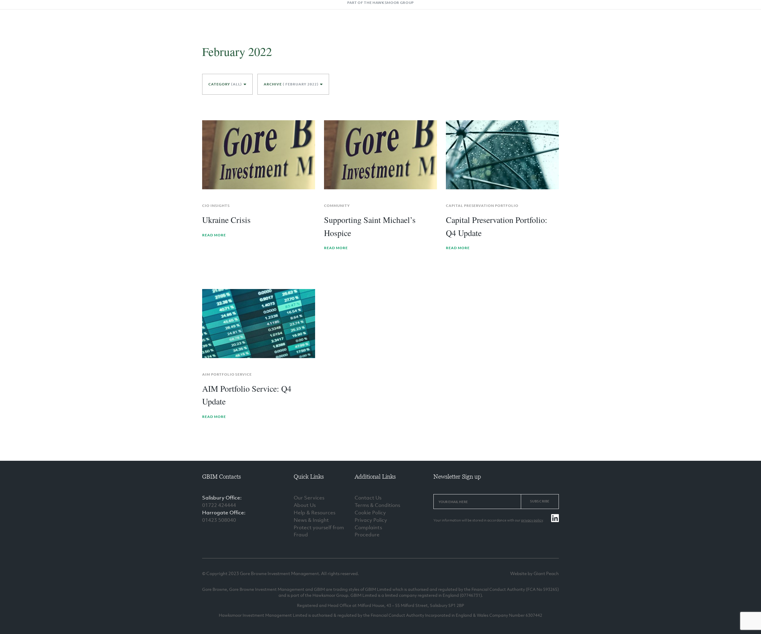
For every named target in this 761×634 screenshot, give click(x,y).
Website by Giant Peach (534, 573)
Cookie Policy (370, 512)
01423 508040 (219, 520)
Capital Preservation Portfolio (482, 205)
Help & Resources (314, 512)
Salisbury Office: (222, 497)
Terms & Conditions (377, 505)
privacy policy (532, 520)
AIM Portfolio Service (227, 374)
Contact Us (368, 497)
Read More (214, 235)
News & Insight (311, 520)
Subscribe (540, 501)
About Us (305, 505)
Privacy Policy (371, 520)
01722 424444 (219, 505)
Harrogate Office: (224, 512)
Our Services (309, 497)
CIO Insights (216, 205)
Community (337, 205)
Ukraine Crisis (226, 219)
